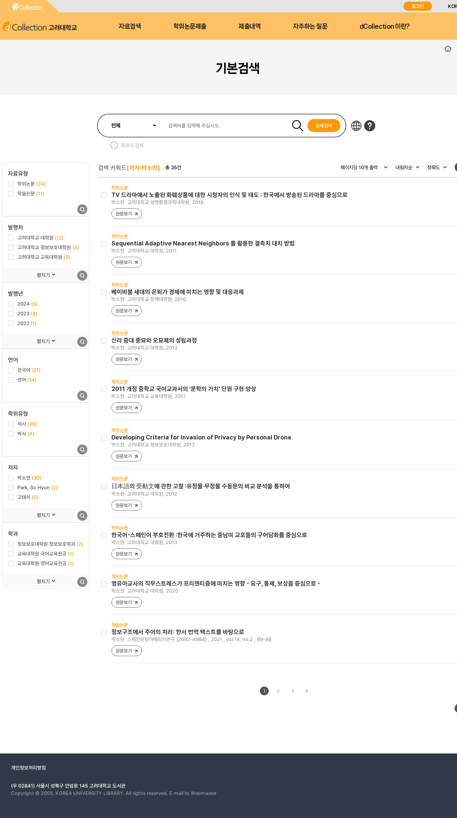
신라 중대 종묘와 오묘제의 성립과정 (154, 340)
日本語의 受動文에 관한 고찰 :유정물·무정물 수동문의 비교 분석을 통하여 (200, 486)
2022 (26, 323)
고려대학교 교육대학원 (43, 256)
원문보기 (123, 213)
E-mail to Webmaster (192, 793)
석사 (27, 423)
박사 (25, 433)
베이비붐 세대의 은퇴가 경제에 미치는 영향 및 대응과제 (177, 291)
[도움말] (369, 125)
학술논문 (30, 193)
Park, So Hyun (37, 487)
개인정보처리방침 (28, 767)
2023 (27, 313)
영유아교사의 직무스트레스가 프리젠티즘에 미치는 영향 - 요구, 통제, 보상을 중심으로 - (215, 583)
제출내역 (250, 26)
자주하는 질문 (310, 26)
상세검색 (324, 125)
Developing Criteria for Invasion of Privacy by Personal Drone (201, 437)
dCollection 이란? (385, 26)
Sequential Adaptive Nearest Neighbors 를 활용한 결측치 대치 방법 (203, 243)
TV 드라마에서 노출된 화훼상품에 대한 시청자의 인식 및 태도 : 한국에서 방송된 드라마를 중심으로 (229, 194)
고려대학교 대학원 (40, 237)
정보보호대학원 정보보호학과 (50, 543)
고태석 (27, 497)
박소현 (29, 477)
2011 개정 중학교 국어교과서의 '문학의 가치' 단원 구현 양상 (183, 388)
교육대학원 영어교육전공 (45, 563)
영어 (26, 379)
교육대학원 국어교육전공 (45, 553)
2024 (27, 303)
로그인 (418, 6)
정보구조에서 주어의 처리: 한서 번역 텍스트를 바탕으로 (177, 631)
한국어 (28, 370)
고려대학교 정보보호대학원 (48, 247)
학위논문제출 (189, 26)
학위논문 (31, 183)
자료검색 (130, 26)
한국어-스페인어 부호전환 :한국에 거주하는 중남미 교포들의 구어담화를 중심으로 (209, 534)
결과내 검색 (132, 145)
